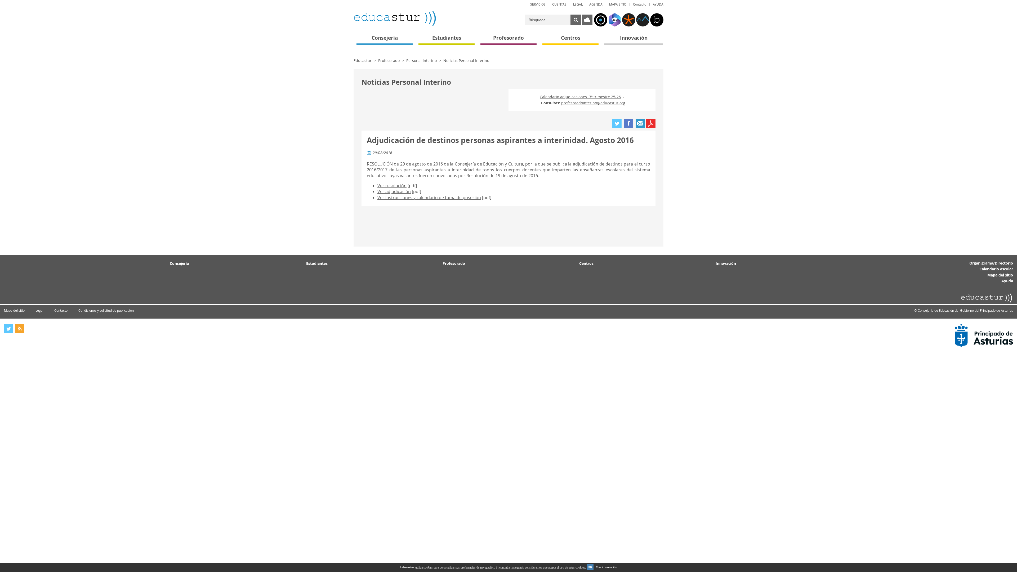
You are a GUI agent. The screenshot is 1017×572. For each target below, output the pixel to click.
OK (590, 567)
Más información (606, 567)
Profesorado (389, 60)
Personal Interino (421, 60)
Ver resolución (392, 186)
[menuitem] (538, 4)
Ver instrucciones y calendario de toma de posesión (429, 197)
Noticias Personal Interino (466, 60)
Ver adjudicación (394, 191)
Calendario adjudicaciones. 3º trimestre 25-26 (580, 96)
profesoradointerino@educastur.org (593, 102)
